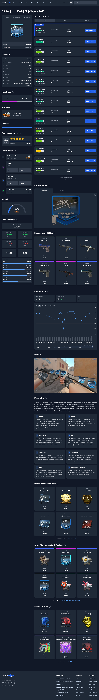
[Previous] (37, 375)
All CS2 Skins (92, 678)
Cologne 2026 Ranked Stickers (64, 678)
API (77, 678)
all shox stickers (71, 539)
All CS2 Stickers (93, 681)
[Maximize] (95, 195)
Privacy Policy (80, 690)
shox (29, 68)
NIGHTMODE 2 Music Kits (62, 692)
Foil (30, 71)
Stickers (59, 2)
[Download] (37, 390)
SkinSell (40, 49)
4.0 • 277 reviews (40, 172)
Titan (29, 65)
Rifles (27, 2)
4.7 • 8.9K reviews (40, 32)
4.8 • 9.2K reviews (40, 73)
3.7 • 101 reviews (40, 153)
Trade (86, 20)
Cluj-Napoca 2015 (26, 62)
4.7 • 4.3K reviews (40, 123)
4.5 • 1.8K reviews (40, 93)
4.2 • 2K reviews (40, 133)
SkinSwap (41, 39)
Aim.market (41, 59)
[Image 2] (67, 391)
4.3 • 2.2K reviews (40, 44)
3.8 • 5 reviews (39, 54)
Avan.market (41, 89)
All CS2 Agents (92, 690)
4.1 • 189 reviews (40, 143)
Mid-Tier (21, 2)
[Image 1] (65, 391)
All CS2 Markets (93, 692)
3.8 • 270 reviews (40, 113)
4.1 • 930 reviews (40, 63)
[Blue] (17, 127)
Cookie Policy (80, 692)
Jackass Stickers (60, 684)
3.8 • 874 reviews (40, 162)
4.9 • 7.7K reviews (40, 83)
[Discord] (3, 683)
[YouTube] (12, 683)
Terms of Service (80, 687)
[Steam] (15, 683)
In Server (17, 17)
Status (78, 684)
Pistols (14, 2)
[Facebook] (9, 683)
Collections (51, 2)
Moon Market (42, 109)
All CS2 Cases (92, 684)
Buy (45, 20)
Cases (44, 2)
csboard (40, 99)
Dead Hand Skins (60, 695)
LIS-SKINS (41, 79)
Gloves (39, 2)
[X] (6, 683)
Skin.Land (40, 119)
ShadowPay (41, 158)
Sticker (29, 59)
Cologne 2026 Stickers (61, 690)
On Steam (28, 17)
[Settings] (71, 2)
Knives (32, 2)
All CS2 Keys (92, 687)
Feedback (79, 681)
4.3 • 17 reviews (40, 103)
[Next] (95, 375)
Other (64, 2)
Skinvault (40, 138)
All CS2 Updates (93, 695)
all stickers (70, 662)
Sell (65, 20)
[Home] (7, 3)
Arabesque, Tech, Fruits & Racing (64, 681)
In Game (7, 17)
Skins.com (41, 148)
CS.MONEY (41, 28)
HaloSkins (41, 168)
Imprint (78, 695)
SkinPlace (41, 129)
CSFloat (40, 69)
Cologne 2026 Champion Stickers (64, 687)
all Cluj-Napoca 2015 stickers (71, 600)
